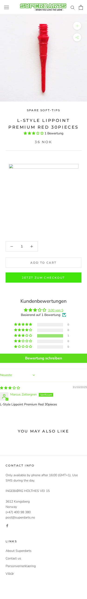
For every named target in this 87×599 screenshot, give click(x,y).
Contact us (13, 558)
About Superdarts (19, 551)
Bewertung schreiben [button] (43, 358)
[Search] (73, 7)
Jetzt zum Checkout (43, 277)
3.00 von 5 (55, 310)
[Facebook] (7, 525)
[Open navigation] (6, 7)
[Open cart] (81, 7)
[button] (34, 133)
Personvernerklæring (21, 566)
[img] (10, 388)
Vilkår (10, 573)
